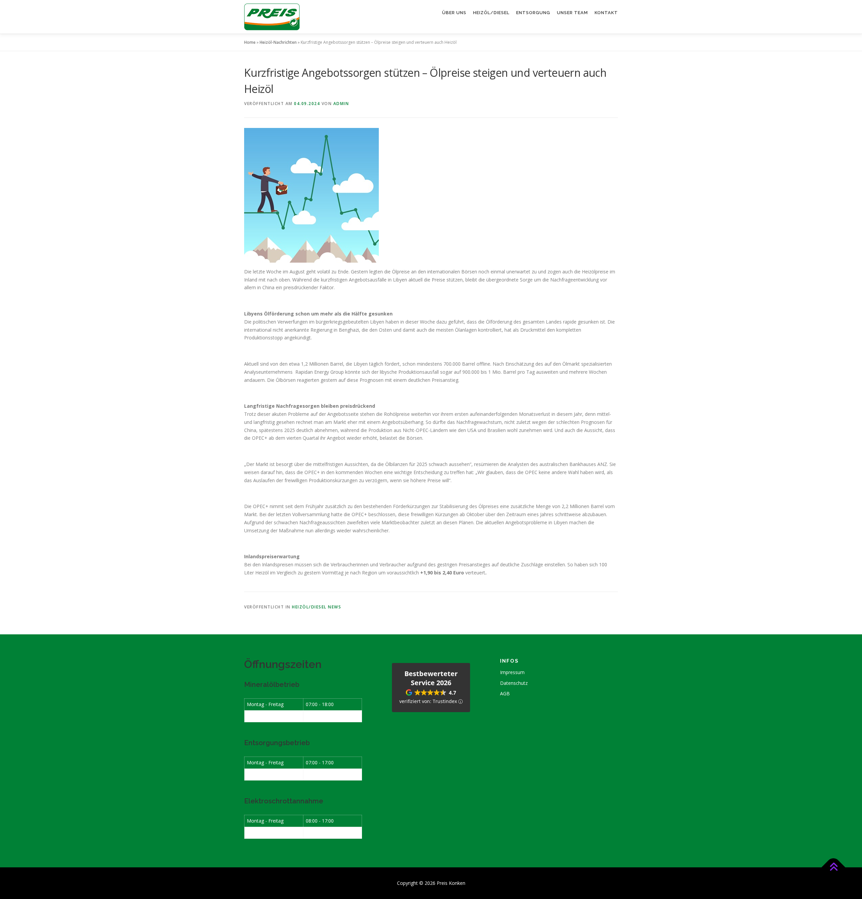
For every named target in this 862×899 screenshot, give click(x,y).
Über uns (454, 12)
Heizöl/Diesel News (316, 607)
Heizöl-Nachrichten (278, 42)
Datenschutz (514, 683)
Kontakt (606, 12)
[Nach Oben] (834, 867)
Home (250, 42)
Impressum (512, 672)
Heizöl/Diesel (491, 12)
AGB (505, 693)
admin (341, 103)
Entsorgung (533, 12)
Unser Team (572, 12)
